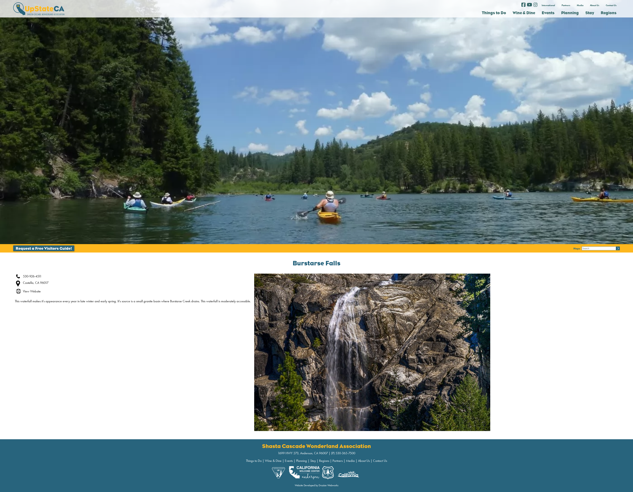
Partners (566, 5)
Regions (324, 461)
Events (289, 461)
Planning (301, 461)
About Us (594, 5)
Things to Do (254, 461)
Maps (576, 248)
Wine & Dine (273, 461)
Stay (313, 461)
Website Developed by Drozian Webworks (316, 485)
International (548, 5)
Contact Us (611, 5)
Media (580, 5)
